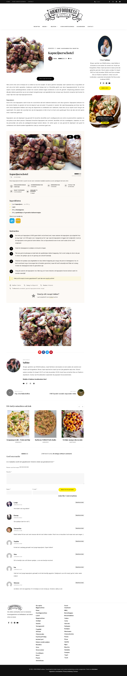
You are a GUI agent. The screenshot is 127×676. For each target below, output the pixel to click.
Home (8, 1)
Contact (31, 1)
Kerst (38, 655)
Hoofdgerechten (66, 48)
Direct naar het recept (45, 79)
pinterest (116, 1)
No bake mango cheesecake (73, 440)
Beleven (53, 26)
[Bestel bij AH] (12, 220)
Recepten (37, 26)
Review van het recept (12, 467)
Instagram (31, 383)
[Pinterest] (51, 352)
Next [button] (82, 406)
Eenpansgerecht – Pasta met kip (18, 440)
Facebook (27, 383)
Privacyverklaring (67, 671)
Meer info (105, 88)
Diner (58, 48)
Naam (8, 489)
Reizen (44, 26)
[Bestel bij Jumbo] (18, 220)
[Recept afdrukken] (70, 137)
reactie (48, 278)
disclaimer (95, 669)
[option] (18, 426)
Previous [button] (79, 406)
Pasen (38, 658)
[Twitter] (47, 352)
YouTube (24, 383)
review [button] (51, 297)
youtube (120, 1)
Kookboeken (81, 26)
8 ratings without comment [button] (62, 454)
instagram (113, 1)
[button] (77, 137)
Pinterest (34, 383)
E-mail (35, 489)
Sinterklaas (40, 661)
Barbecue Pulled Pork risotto (45, 440)
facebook (109, 1)
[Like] (39, 352)
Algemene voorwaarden (55, 671)
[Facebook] (43, 352)
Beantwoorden (80, 502)
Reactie (8, 472)
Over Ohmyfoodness (19, 1)
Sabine (55, 58)
